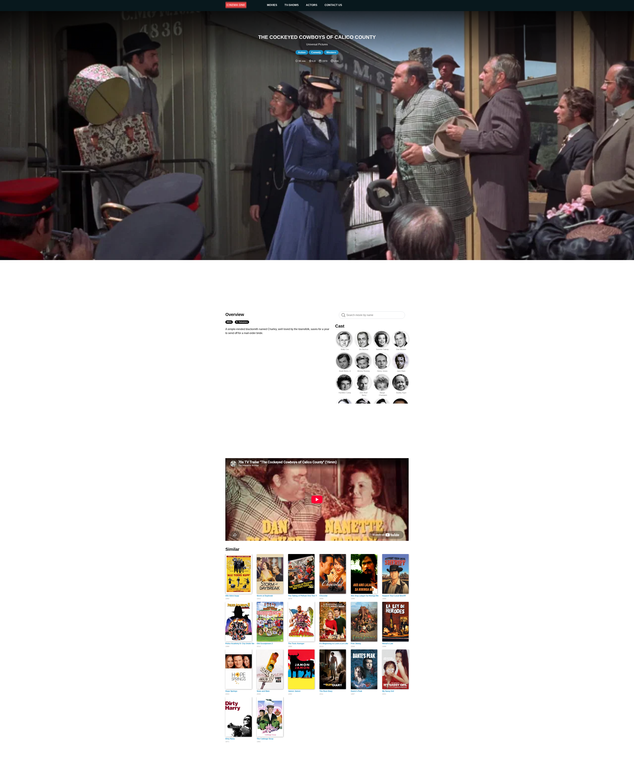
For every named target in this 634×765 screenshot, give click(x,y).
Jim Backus (363, 349)
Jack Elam (401, 371)
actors (311, 5)
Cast (339, 326)
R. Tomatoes (242, 322)
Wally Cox (345, 349)
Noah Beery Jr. (345, 371)
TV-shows (291, 5)
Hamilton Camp (345, 393)
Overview (234, 314)
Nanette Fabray (382, 349)
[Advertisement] (317, 284)
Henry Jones (382, 371)
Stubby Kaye (401, 393)
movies (272, 5)
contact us (333, 5)
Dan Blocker (401, 349)
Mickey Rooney (363, 371)
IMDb (229, 322)
